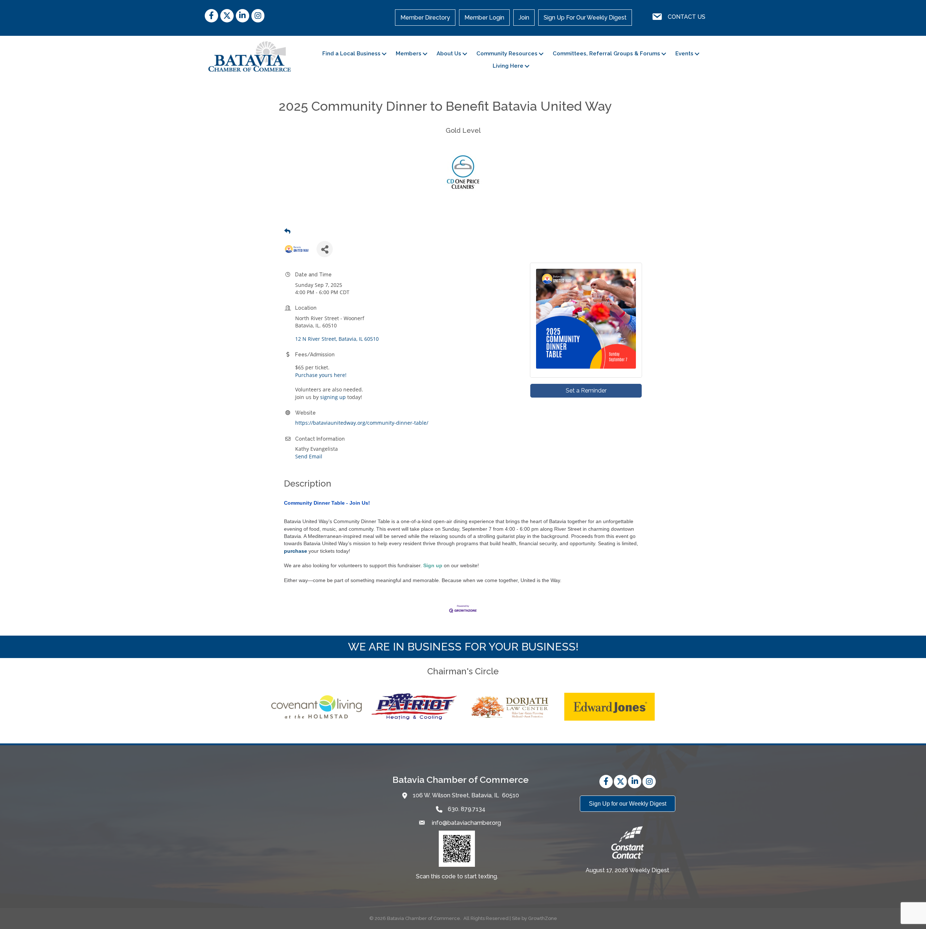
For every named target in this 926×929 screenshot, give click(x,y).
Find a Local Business (351, 53)
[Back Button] (287, 231)
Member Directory (425, 17)
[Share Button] (325, 249)
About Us (449, 53)
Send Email (308, 456)
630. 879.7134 (466, 809)
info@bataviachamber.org (465, 822)
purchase (295, 551)
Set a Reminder (586, 390)
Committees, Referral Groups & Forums (606, 53)
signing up (333, 397)
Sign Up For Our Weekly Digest (585, 17)
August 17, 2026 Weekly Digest (627, 870)
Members (408, 53)
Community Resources (507, 53)
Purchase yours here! (321, 375)
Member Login (484, 17)
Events (684, 53)
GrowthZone (542, 918)
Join (524, 17)
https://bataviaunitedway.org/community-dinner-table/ (361, 422)
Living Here (508, 66)
